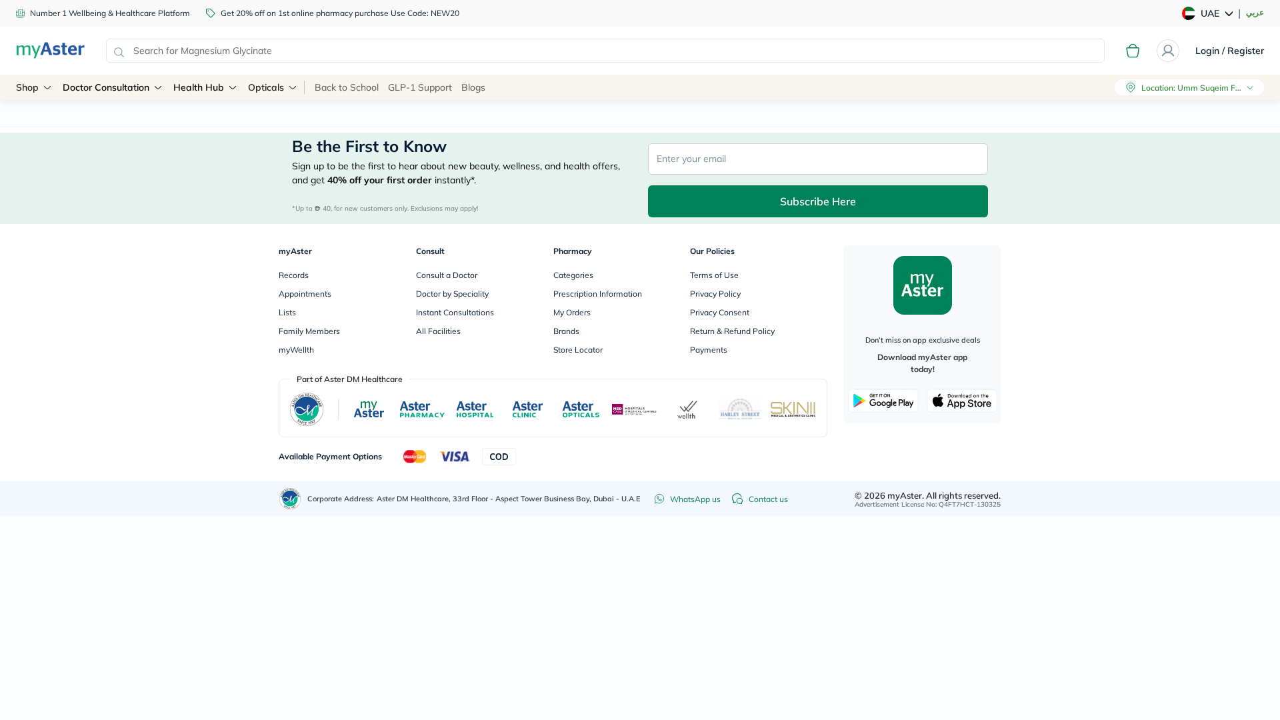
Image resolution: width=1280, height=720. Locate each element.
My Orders (572, 312)
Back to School (347, 87)
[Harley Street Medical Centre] (740, 409)
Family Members (309, 331)
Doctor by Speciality (452, 294)
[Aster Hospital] (475, 409)
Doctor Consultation (106, 87)
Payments (708, 350)
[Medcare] (634, 409)
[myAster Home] (290, 498)
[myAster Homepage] (50, 51)
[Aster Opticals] (581, 409)
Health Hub (198, 87)
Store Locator (578, 350)
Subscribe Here (818, 201)
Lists (287, 312)
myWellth (296, 350)
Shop (27, 87)
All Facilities (438, 331)
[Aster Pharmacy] (422, 409)
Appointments (305, 294)
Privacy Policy (715, 294)
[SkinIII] (793, 409)
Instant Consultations (455, 312)
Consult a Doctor (446, 275)
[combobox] (605, 51)
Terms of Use (714, 275)
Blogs (473, 87)
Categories (573, 275)
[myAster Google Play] (883, 401)
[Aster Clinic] (528, 409)
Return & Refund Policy (732, 331)
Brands (566, 331)
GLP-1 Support (420, 87)
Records (294, 275)
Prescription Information (597, 294)
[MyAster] (369, 409)
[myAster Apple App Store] (962, 401)
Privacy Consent (719, 312)
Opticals (266, 87)
